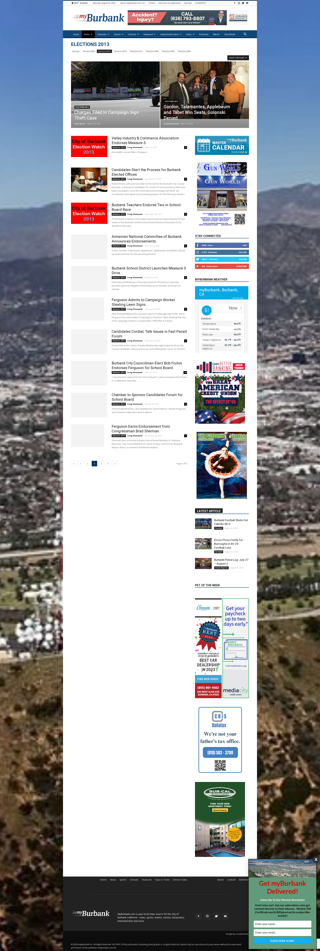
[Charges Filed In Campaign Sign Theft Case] (115, 87)
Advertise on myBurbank (169, 3)
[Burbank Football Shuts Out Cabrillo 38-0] (203, 510)
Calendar (188, 3)
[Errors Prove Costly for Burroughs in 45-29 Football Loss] (203, 529)
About (220, 855)
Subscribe (241, 266)
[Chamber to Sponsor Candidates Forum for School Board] (89, 405)
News (87, 34)
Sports (117, 34)
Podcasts (203, 34)
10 (185, 372)
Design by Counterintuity (237, 909)
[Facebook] (234, 3)
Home (76, 34)
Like (245, 245)
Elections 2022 (168, 51)
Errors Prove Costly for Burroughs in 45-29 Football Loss (228, 530)
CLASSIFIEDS (200, 3)
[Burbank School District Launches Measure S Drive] (89, 278)
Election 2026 (89, 51)
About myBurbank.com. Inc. (132, 3)
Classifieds (229, 34)
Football (218, 514)
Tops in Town (162, 855)
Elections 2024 (184, 51)
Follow (243, 252)
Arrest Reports (221, 554)
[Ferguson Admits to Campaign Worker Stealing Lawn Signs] (87, 309)
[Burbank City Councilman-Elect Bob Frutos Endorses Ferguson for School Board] (89, 373)
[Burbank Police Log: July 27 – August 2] (203, 549)
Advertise (244, 855)
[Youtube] (247, 3)
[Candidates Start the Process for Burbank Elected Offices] (89, 180)
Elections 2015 (120, 51)
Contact (151, 3)
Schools (132, 34)
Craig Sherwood (171, 123)
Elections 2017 (136, 51)
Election (76, 51)
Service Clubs (180, 855)
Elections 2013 (104, 51)
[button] (245, 34)
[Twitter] (243, 3)
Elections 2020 (152, 51)
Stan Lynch (79, 123)
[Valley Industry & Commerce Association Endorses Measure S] (89, 146)
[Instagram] (239, 3)
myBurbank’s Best (169, 34)
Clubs (189, 34)
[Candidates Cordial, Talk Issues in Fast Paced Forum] (89, 341)
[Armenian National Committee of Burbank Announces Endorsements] (89, 246)
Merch (216, 34)
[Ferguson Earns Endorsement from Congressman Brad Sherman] (87, 435)
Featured (148, 34)
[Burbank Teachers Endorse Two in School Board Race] (89, 213)
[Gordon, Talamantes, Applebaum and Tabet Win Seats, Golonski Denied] (204, 90)
